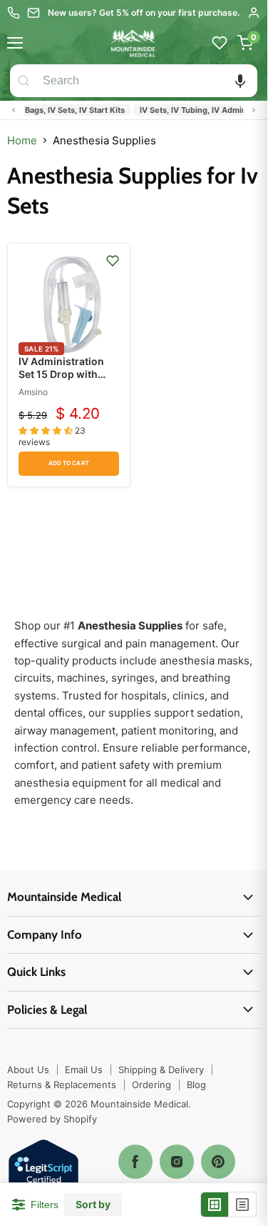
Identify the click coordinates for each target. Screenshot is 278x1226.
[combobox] (147, 80)
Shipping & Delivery (161, 1069)
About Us (28, 1069)
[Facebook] (135, 1162)
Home (22, 140)
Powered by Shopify (52, 1119)
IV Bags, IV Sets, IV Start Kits (63, 110)
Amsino (33, 392)
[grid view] (215, 1204)
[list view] (242, 1204)
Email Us (84, 1069)
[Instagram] (177, 1162)
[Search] (23, 80)
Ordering (151, 1084)
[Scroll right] (254, 110)
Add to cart (68, 463)
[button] (240, 81)
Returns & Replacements (61, 1084)
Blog (196, 1084)
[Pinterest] (218, 1162)
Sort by (93, 1204)
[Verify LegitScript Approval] (43, 1175)
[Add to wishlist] (113, 261)
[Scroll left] (13, 110)
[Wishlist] (219, 43)
